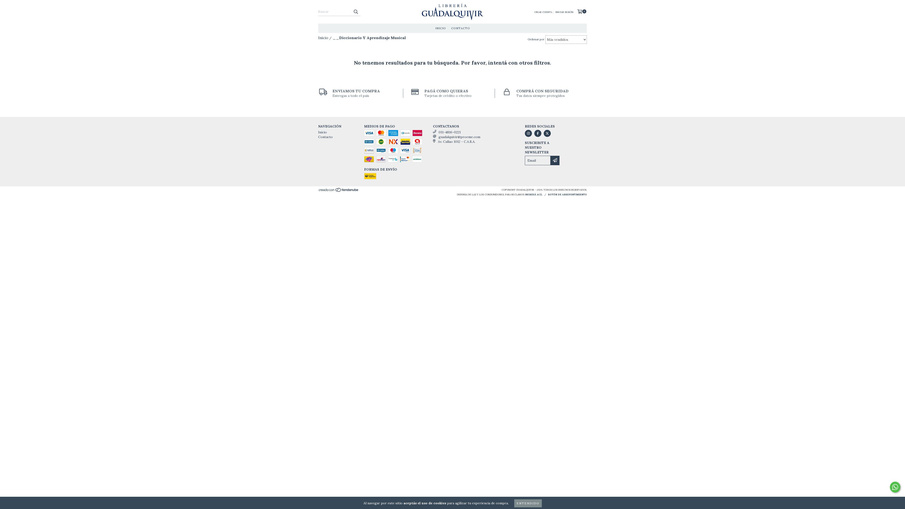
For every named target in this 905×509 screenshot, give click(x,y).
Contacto (460, 28)
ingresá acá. (534, 194)
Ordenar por (536, 39)
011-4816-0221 (450, 132)
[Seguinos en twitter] (547, 133)
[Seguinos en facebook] (537, 133)
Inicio (440, 28)
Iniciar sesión (564, 12)
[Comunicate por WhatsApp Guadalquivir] (895, 487)
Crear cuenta (543, 12)
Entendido (528, 503)
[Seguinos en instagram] (528, 133)
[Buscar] (355, 12)
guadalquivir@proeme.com (459, 137)
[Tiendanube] (338, 191)
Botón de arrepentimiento (567, 194)
